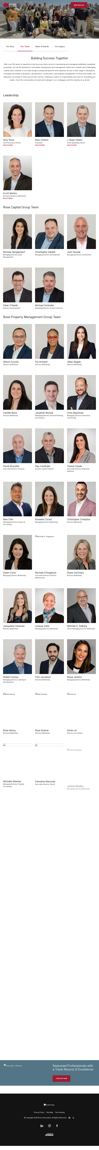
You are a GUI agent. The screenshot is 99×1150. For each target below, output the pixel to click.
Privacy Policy (39, 1112)
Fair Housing (60, 1112)
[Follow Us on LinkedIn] (42, 1126)
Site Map (49, 1112)
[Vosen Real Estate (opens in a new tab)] (49, 1105)
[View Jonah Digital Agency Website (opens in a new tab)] (49, 1134)
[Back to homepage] (9, 5)
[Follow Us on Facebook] (57, 1126)
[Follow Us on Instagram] (49, 1126)
